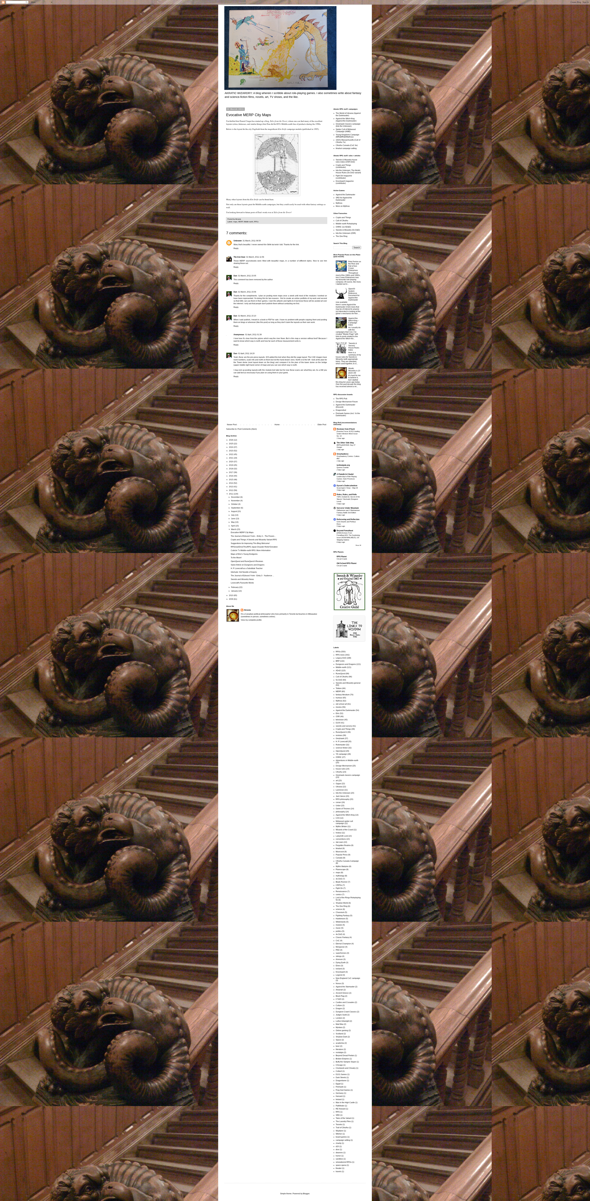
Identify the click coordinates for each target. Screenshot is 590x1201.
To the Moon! (236, 558)
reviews (339, 735)
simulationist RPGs (344, 1162)
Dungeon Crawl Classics (346, 1012)
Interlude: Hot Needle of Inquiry (244, 572)
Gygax (338, 784)
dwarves (339, 1153)
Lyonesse (340, 790)
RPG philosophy (342, 799)
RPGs (256, 222)
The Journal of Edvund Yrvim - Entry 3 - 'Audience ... (252, 576)
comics (339, 894)
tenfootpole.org (343, 465)
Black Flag (340, 996)
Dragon (339, 1008)
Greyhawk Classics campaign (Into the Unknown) (348, 125)
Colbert (339, 1071)
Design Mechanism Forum (347, 402)
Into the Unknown (343, 793)
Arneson (339, 959)
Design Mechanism (344, 766)
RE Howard (340, 1109)
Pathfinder (340, 1106)
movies (339, 707)
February (235, 587)
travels (338, 1171)
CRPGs (339, 885)
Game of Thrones (343, 809)
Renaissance (341, 891)
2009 (231, 599)
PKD (338, 950)
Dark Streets (341, 1077)
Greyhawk (340, 738)
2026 (231, 440)
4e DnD (339, 934)
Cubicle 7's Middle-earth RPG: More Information (251, 550)
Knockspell (340, 972)
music (338, 928)
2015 (231, 480)
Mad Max (339, 1024)
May (233, 522)
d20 (337, 1146)
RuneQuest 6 (341, 732)
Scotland (339, 1034)
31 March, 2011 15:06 (247, 292)
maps (235, 222)
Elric (337, 713)
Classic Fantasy (342, 937)
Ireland (339, 1099)
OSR (338, 716)
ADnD (338, 670)
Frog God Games (343, 1090)
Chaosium (340, 912)
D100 (338, 723)
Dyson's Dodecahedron (347, 486)
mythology (340, 876)
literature (339, 1049)
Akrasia (247, 610)
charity (338, 1143)
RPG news (340, 655)
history (338, 833)
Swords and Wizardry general (348, 683)
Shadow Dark (341, 1037)
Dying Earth (341, 963)
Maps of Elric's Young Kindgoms (244, 554)
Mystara (339, 1027)
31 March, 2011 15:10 (247, 316)
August (234, 511)
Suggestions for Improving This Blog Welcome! (250, 543)
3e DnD (339, 879)
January (234, 591)
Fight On (339, 888)
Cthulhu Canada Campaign (347, 861)
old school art (341, 704)
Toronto (339, 1124)
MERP (240, 222)
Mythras (339, 203)
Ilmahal (339, 848)
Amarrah (339, 990)
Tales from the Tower (278, 121)
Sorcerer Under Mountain (348, 508)
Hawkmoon (340, 919)
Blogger (306, 1194)
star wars (339, 842)
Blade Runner (341, 882)
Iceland (339, 969)
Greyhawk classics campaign (348, 775)
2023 (231, 451)
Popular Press (342, 855)
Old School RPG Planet (346, 563)
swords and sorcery (344, 726)
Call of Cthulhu (342, 221)
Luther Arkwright (342, 1021)
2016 (231, 476)
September (236, 508)
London (339, 1018)
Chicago (339, 1065)
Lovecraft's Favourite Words (242, 583)
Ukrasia (339, 787)
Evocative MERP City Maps (242, 532)
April (233, 526)
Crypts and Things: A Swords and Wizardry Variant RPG (254, 540)
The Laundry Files (343, 1121)
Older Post (321, 425)
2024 (231, 447)
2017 (231, 472)
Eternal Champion (343, 944)
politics (339, 931)
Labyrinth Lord (342, 836)
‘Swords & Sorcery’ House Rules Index (353, 346)
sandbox (339, 1159)
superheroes (341, 953)
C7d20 (338, 999)
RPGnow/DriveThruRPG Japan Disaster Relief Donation (254, 547)
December (235, 497)
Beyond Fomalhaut (345, 531)
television (340, 720)
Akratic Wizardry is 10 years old (354, 370)
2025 (231, 444)
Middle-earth (248, 222)
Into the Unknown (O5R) (346, 233)
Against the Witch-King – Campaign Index (353, 321)
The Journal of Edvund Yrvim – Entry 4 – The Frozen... (253, 536)
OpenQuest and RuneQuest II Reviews (247, 561)
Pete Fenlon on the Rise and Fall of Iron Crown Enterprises (354, 266)
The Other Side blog (345, 443)
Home (277, 425)
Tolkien (339, 688)
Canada (339, 858)
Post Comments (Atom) (247, 429)
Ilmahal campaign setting (346, 148)
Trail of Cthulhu (342, 1127)
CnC (338, 941)
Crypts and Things (343, 217)
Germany (339, 1093)
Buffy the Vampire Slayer (346, 1062)
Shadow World (342, 903)
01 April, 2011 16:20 (246, 353)
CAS (338, 818)
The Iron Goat (239, 257)
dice (337, 1149)
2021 (231, 458)
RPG (338, 1112)
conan (338, 802)
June (233, 519)
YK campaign (341, 754)
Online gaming (342, 1030)
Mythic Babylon (342, 866)
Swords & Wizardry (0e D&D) (348, 230)
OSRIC (339, 757)
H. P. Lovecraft (342, 741)
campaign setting (343, 1140)
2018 (231, 469)
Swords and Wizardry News (242, 579)
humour (339, 698)
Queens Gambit (342, 467)
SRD (338, 1115)
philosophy (340, 812)
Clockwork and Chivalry (346, 1068)
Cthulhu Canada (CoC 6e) (347, 145)
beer (338, 1046)
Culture (339, 1005)
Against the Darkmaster (345, 195)
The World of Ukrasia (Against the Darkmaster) (348, 114)
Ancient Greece (342, 993)
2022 (231, 454)
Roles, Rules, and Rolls (347, 494)
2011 (231, 494)
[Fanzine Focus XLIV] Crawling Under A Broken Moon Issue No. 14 (348, 433)
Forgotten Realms (343, 845)
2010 (231, 595)
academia (340, 1043)
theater (339, 1168)
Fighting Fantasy (343, 915)
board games (341, 1137)
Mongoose (340, 947)
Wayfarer (339, 1131)
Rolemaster (340, 745)
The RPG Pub (341, 399)
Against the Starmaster (345, 987)
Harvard (339, 1096)
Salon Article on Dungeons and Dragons (247, 565)
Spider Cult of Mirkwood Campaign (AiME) (346, 130)
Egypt (338, 1084)
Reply (236, 248)
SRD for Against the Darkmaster (344, 199)
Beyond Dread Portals (345, 1055)
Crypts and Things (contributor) (343, 166)
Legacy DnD (341, 658)
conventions (341, 839)
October (234, 504)
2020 (231, 462)
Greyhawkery (342, 454)
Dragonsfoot (341, 410)
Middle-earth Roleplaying (346, 224)
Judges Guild (341, 1015)
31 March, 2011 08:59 (252, 241)
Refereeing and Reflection (348, 519)
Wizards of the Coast (344, 830)
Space (338, 1040)
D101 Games (341, 1074)
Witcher (339, 1134)
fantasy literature (343, 695)
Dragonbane (341, 1080)
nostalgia (339, 1052)
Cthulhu (339, 772)
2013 (231, 487)
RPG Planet (342, 556)
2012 (231, 490)
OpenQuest (340, 751)
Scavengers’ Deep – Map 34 (347, 488)
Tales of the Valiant (343, 1118)
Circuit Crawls (342, 559)
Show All (358, 545)
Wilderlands (341, 922)
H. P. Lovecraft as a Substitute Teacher (247, 568)
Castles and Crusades (345, 1002)
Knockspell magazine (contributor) (345, 182)
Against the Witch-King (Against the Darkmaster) (346, 120)
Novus (338, 983)
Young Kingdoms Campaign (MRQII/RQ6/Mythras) (347, 136)
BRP (338, 661)
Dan (235, 276)
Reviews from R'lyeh (346, 429)
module (339, 925)
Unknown (238, 241)
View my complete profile (251, 620)
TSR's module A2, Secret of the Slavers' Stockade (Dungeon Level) (348, 499)
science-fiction (342, 748)
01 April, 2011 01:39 (253, 335)
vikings (339, 956)
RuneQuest (340, 674)
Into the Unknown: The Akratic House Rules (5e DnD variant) (348, 171)
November (235, 501)
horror (338, 1156)
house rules (341, 769)
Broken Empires (342, 1059)
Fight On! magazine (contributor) (344, 177)
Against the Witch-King (345, 815)
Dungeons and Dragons (346, 664)
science (339, 909)
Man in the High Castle (345, 1102)
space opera (341, 1165)
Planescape (341, 869)
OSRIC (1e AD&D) (343, 227)
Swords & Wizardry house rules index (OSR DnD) (346, 161)
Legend (339, 975)
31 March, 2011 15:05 (247, 276)
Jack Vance (340, 796)
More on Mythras (343, 206)
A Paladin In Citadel (345, 474)
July (233, 515)
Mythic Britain (341, 826)
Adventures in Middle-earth (347, 760)
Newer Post (232, 425)
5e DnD (339, 680)
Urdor (338, 806)
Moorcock (340, 852)
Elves (338, 966)
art (337, 780)
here (271, 199)
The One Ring (341, 236)
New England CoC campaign (348, 978)
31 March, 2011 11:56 (255, 257)
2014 (231, 483)
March (234, 529)
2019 (231, 465)
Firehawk (339, 1087)
